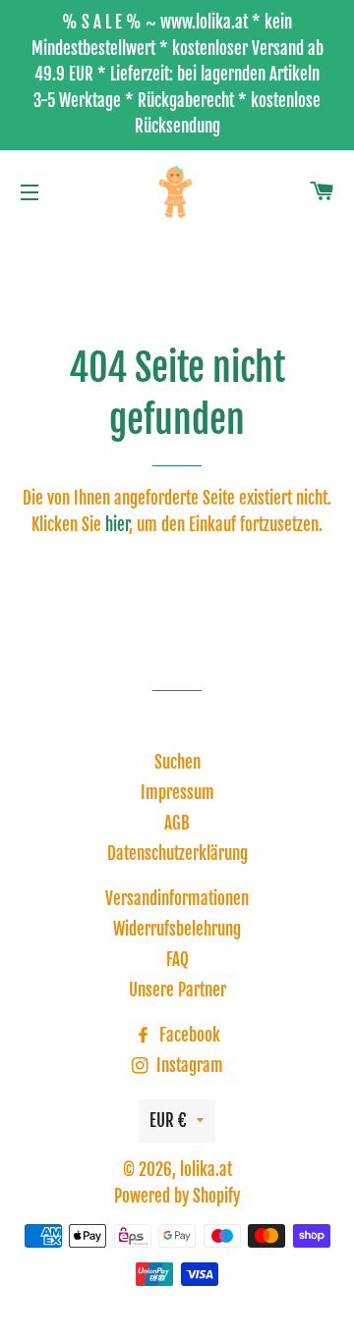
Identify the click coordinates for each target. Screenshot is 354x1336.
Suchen (177, 762)
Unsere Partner (177, 990)
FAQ (177, 959)
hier (117, 524)
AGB (177, 823)
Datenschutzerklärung (177, 853)
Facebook (187, 1035)
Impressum (177, 792)
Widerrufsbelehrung (177, 929)
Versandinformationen (177, 898)
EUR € (168, 1120)
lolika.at (206, 1169)
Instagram (187, 1065)
